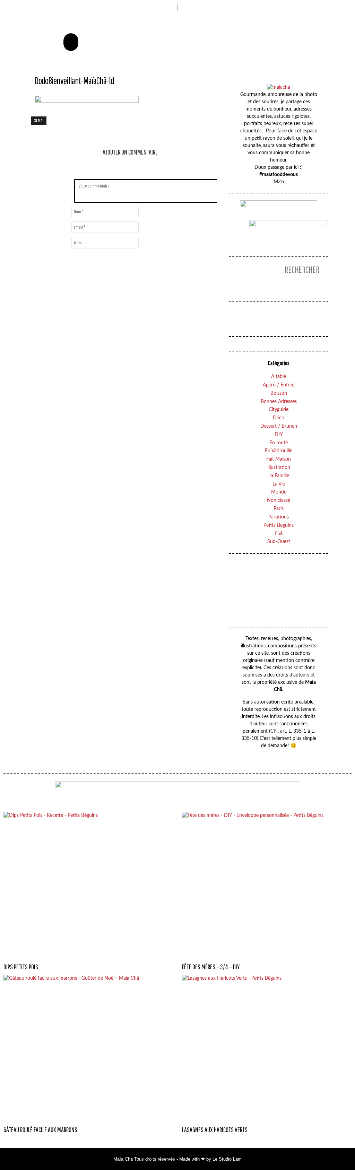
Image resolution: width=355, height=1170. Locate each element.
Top (336, 1151)
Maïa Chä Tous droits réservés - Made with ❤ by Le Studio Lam (177, 1159)
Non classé (278, 500)
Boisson (278, 393)
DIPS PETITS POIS (20, 967)
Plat (279, 533)
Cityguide (278, 409)
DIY (279, 434)
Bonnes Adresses (279, 401)
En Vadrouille (278, 450)
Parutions (278, 517)
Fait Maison (278, 459)
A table (278, 376)
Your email (283, 584)
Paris (279, 508)
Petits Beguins (278, 525)
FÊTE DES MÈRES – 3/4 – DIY (211, 967)
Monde (278, 492)
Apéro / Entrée (278, 385)
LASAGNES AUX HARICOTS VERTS (215, 1130)
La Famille (278, 475)
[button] (70, 42)
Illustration (278, 467)
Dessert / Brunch (278, 426)
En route (278, 442)
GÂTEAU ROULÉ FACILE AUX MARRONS (40, 1130)
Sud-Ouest (278, 541)
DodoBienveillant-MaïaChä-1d (74, 80)
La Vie (278, 484)
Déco (278, 418)
